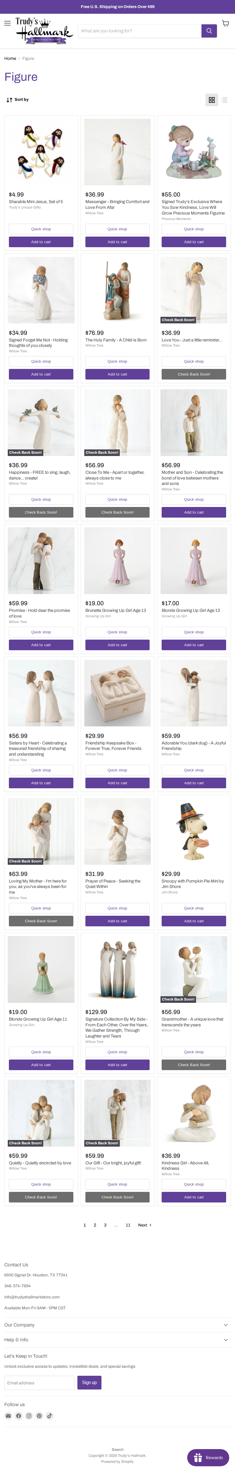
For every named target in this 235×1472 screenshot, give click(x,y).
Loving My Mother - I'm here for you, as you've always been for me (38, 887)
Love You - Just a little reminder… (192, 340)
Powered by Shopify (117, 1462)
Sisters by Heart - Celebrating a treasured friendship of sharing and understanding (38, 748)
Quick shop (41, 229)
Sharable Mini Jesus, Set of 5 (36, 201)
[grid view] (211, 100)
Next (143, 1225)
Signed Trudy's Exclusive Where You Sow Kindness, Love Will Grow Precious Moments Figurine (193, 207)
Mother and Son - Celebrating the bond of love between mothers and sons (192, 478)
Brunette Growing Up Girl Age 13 (115, 610)
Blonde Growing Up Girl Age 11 (38, 1019)
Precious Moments (176, 219)
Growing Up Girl (98, 616)
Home (10, 58)
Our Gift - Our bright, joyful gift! (113, 1163)
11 (128, 1225)
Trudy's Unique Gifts (25, 207)
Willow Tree (94, 213)
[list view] (224, 100)
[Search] (209, 31)
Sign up (89, 1382)
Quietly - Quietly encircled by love (40, 1163)
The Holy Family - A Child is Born (115, 340)
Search (118, 1450)
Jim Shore (170, 892)
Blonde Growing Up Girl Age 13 (191, 610)
